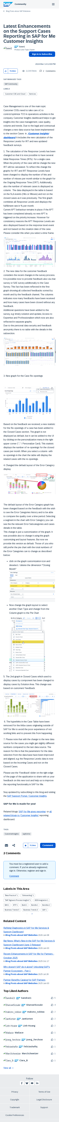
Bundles (45, 905)
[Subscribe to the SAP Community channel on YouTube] (32, 1083)
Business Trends (11, 910)
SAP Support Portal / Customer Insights (27, 796)
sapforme (26, 834)
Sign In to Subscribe (42, 54)
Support (44, 1107)
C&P (43, 910)
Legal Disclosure (44, 1099)
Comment (14, 876)
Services (32, 94)
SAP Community (11, 84)
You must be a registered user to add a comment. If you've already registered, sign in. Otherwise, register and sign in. (28, 867)
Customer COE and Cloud (15, 94)
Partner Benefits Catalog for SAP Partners (24, 980)
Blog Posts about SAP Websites (18, 11)
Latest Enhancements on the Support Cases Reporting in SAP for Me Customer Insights (29, 34)
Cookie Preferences (14, 1115)
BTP (14, 905)
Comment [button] (47, 845)
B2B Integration (41, 900)
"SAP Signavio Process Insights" (17, 900)
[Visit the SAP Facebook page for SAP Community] (22, 1083)
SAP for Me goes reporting (32, 811)
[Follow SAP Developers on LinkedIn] (37, 1083)
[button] (6, 71)
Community (20, 4)
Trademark (15, 1107)
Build (24, 905)
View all (7, 1068)
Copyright (14, 1099)
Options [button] (30, 59)
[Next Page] (32, 914)
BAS (6, 905)
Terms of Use (44, 1092)
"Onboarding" (27, 895)
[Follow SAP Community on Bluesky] (27, 1083)
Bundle (34, 905)
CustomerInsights (12, 834)
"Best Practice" (10, 895)
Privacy (14, 1092)
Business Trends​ (30, 910)
